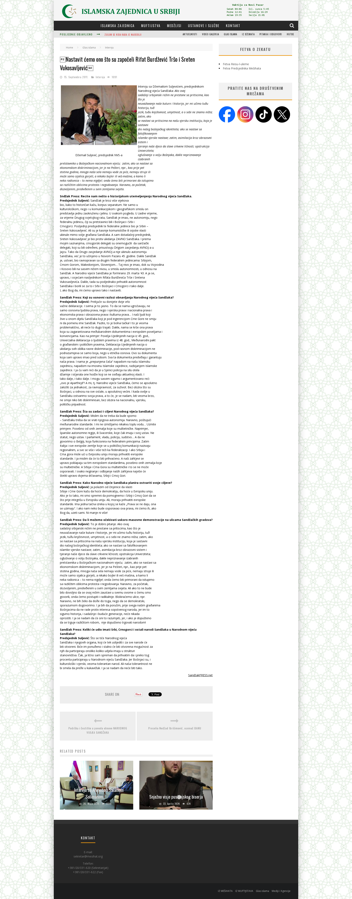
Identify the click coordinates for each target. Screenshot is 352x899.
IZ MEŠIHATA (225, 891)
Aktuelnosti (190, 34)
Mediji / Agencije (281, 891)
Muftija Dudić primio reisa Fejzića (124, 34)
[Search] (292, 25)
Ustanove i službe (203, 25)
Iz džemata (248, 34)
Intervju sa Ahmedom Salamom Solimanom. (98, 793)
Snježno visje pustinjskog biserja (176, 796)
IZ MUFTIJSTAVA (244, 891)
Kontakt (233, 25)
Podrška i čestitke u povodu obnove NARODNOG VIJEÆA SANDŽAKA (97, 730)
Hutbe (290, 34)
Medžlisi (174, 25)
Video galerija (210, 34)
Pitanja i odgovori (271, 34)
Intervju (100, 77)
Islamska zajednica (118, 25)
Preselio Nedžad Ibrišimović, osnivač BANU (174, 728)
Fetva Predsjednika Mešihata (242, 68)
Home (69, 47)
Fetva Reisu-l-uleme (236, 64)
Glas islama (230, 34)
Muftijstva (151, 25)
